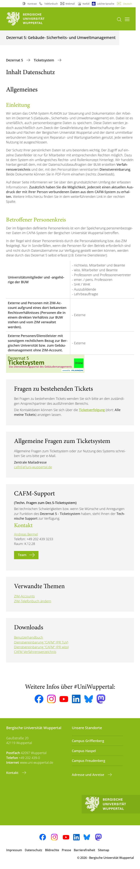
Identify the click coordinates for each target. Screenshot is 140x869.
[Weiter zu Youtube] (63, 699)
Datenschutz (33, 850)
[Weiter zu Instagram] (51, 699)
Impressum (14, 850)
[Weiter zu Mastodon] (101, 699)
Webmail (70, 3)
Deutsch (127, 3)
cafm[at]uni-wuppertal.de (33, 467)
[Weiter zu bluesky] (88, 699)
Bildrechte (52, 850)
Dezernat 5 (15, 60)
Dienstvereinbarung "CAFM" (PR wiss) (41, 647)
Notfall (86, 3)
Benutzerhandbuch (28, 637)
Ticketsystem (44, 60)
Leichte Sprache (105, 3)
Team (22, 555)
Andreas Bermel (26, 534)
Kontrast (32, 3)
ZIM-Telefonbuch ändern (32, 601)
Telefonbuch (51, 3)
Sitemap (103, 850)
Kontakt (12, 772)
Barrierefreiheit (84, 850)
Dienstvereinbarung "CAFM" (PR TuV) (41, 642)
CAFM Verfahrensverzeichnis (35, 652)
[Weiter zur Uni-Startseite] (31, 18)
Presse (66, 850)
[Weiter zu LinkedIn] (76, 699)
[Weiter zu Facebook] (39, 699)
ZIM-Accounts (24, 596)
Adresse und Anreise (88, 774)
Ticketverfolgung (92, 410)
